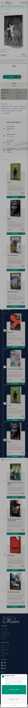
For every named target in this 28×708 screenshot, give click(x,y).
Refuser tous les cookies (14, 699)
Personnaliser (14, 705)
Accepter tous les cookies (14, 689)
